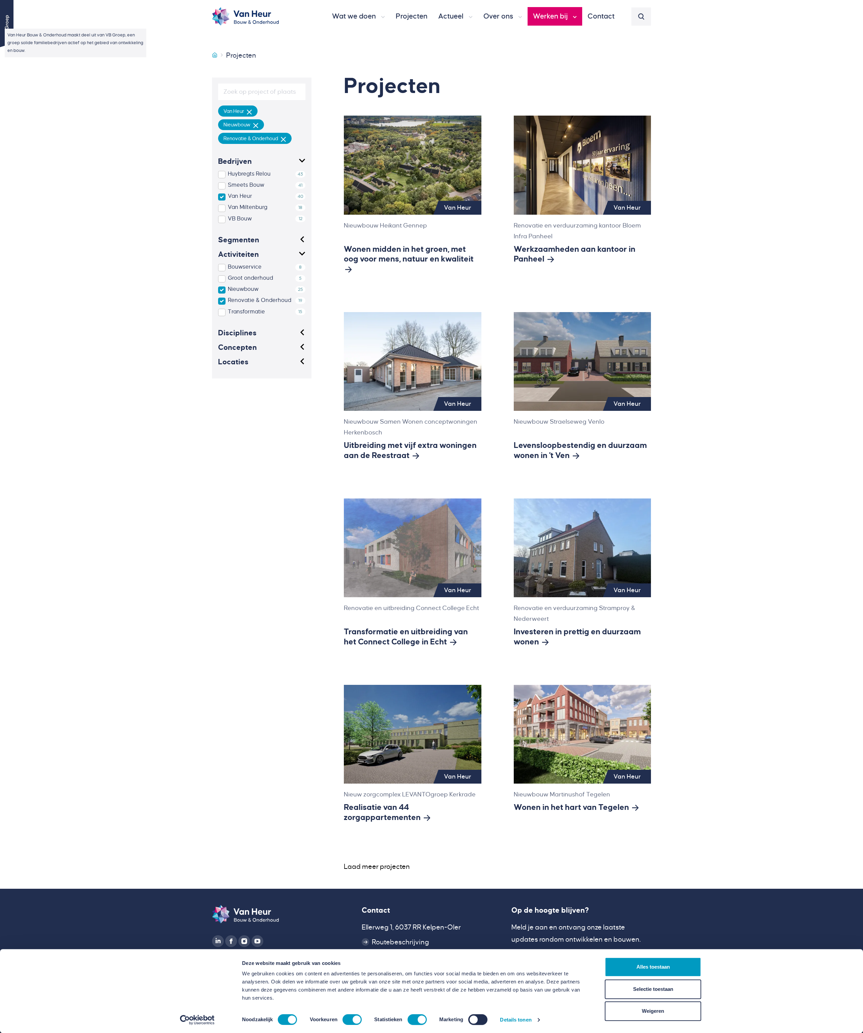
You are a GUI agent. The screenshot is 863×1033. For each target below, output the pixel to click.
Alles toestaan (653, 967)
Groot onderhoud (250, 278)
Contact (376, 910)
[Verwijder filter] (249, 111)
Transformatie (246, 312)
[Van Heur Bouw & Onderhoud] (214, 55)
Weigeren (653, 1011)
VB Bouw (240, 219)
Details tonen (515, 1020)
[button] (358, 16)
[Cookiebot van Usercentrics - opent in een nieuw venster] (197, 1020)
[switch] (352, 1019)
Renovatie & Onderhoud (259, 300)
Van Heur (240, 196)
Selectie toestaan (653, 989)
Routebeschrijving (400, 942)
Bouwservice (245, 267)
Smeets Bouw (246, 185)
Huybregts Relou (249, 174)
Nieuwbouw (243, 289)
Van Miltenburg (247, 207)
